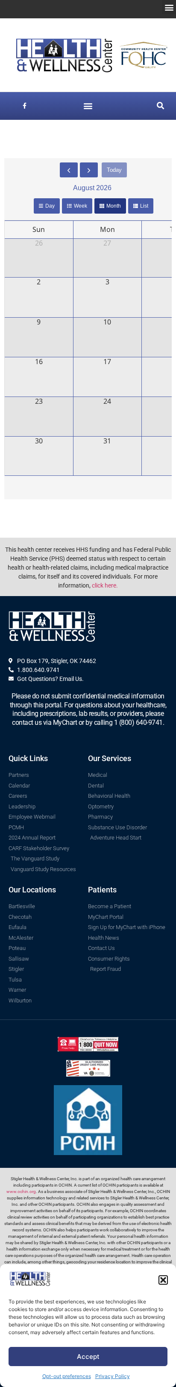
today (114, 170)
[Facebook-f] (24, 106)
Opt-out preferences (66, 1376)
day (50, 206)
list (144, 206)
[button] (163, 1280)
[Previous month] (69, 169)
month (113, 206)
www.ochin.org (21, 1191)
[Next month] (89, 169)
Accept (88, 1356)
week (80, 206)
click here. (105, 585)
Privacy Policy (112, 1376)
